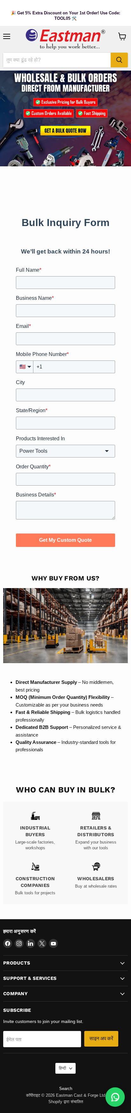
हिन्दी (62, 1068)
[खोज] (119, 60)
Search (65, 1088)
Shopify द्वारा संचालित (65, 1101)
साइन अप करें (101, 1038)
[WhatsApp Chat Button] (115, 1097)
